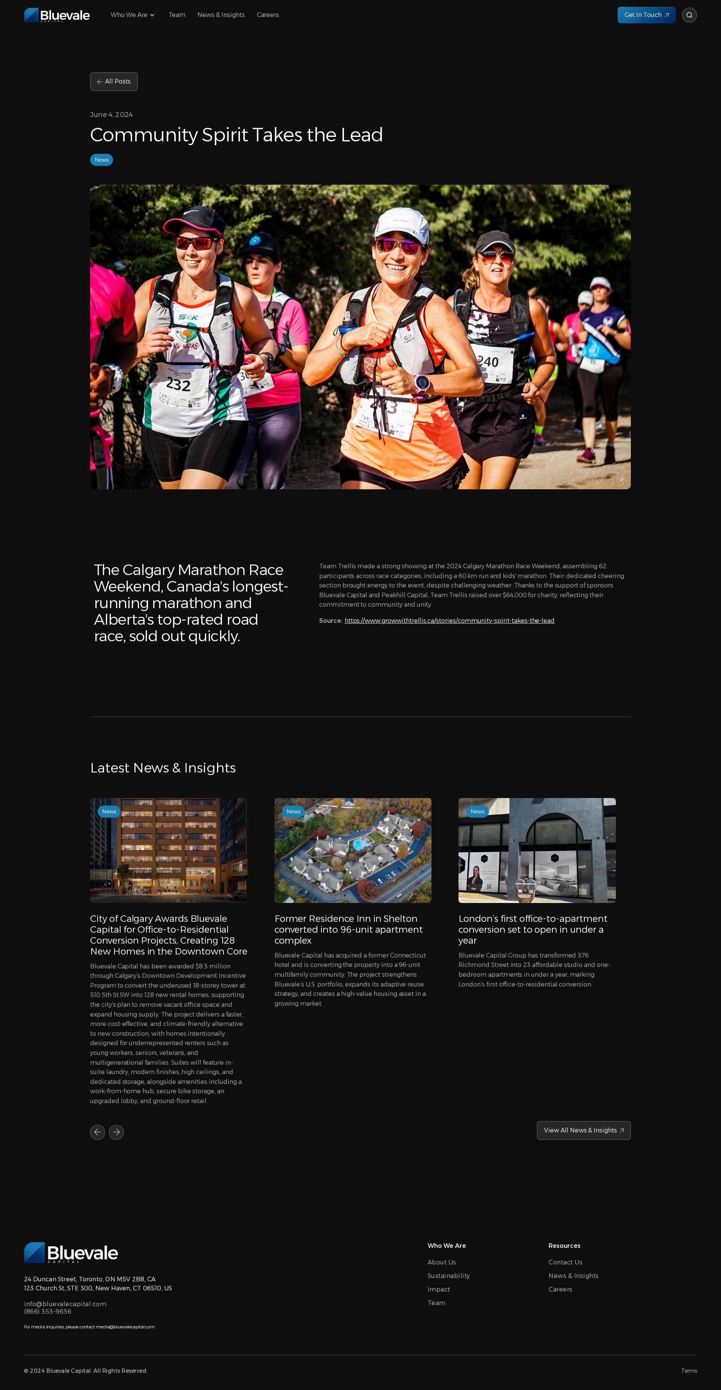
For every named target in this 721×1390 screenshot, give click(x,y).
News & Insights (221, 14)
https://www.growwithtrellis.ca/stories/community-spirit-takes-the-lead (450, 620)
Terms (689, 1370)
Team (177, 14)
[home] (57, 15)
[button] (134, 15)
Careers (268, 14)
